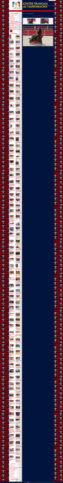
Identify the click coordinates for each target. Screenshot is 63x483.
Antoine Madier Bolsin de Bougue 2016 (18, 244)
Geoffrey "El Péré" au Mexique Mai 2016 (18, 237)
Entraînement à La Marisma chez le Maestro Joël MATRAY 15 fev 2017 (12, 220)
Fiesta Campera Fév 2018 (12, 177)
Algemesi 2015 (11, 274)
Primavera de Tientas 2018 (11, 164)
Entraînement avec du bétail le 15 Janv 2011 (12, 453)
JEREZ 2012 (11, 385)
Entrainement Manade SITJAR (12, 75)
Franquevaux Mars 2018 (18, 172)
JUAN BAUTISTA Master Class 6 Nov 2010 (18, 460)
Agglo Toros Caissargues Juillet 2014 (18, 322)
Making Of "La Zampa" (11, 416)
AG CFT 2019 (11, 107)
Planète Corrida (12, 470)
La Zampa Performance (18, 410)
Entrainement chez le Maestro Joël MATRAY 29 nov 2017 (12, 185)
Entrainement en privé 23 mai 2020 (18, 88)
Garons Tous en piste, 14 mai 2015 (12, 299)
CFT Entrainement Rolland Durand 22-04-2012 (18, 391)
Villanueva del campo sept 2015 (18, 275)
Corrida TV (12, 476)
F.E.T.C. (17, 373)
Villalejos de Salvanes (11, 304)
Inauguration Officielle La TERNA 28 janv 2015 (12, 310)
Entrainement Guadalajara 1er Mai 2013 (18, 367)
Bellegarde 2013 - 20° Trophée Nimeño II (12, 361)
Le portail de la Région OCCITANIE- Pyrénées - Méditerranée (15, 468)
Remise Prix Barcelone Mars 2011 (18, 438)
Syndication (30, 482)
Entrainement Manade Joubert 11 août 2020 (18, 69)
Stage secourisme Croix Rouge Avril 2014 (18, 328)
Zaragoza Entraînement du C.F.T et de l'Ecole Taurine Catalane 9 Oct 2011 (12, 430)
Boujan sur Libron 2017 (18, 208)
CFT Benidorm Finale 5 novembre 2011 (12, 423)
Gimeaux (10, 327)
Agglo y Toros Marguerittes (11, 367)
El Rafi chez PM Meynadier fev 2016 (18, 250)
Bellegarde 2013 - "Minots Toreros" (18, 361)
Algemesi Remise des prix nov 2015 (18, 256)
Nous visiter (12, 17)
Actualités (12, 16)
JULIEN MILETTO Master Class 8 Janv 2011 (18, 453)
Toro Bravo (12, 474)
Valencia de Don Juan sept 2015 (12, 279)
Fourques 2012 (12, 390)
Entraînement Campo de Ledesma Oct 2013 (11, 354)
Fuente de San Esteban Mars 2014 (18, 342)
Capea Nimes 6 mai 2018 (12, 172)
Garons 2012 (18, 385)
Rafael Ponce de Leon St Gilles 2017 (18, 191)
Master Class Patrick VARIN (18, 417)
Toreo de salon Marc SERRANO (12, 63)
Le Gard (11, 465)
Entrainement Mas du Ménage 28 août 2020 (12, 69)
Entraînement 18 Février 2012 (18, 404)
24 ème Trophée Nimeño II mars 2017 (18, 213)
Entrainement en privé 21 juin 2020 (12, 94)
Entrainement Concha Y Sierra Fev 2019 (12, 135)
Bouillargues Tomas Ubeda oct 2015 (18, 262)
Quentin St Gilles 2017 (11, 202)
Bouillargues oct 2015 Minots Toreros (12, 268)
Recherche (47, 0)
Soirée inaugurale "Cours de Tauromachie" (18, 108)
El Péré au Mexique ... (11, 243)
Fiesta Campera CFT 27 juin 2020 (12, 88)
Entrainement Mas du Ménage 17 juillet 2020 (12, 80)
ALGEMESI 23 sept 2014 (18, 317)
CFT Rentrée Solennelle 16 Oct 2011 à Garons (18, 423)
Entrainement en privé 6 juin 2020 (11, 101)
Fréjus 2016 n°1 (12, 231)
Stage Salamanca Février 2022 (18, 51)
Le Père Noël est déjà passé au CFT (12, 410)
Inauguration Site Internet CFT (11, 445)
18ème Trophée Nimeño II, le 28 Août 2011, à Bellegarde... (12, 438)
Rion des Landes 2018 (11, 148)
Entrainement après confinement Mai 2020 (18, 101)
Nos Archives (12, 20)
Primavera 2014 (12, 341)
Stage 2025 (11, 39)
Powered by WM (34, 482)
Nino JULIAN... (30, 10)
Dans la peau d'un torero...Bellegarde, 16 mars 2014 (12, 335)
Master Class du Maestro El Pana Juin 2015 (18, 293)
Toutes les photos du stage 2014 (18, 335)
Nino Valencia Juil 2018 (11, 154)
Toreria (11, 475)
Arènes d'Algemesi (11, 315)
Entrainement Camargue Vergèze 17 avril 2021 (12, 57)
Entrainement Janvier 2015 (18, 309)
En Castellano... (13, 18)
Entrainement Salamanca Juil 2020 (18, 82)
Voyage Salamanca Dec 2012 (12, 380)
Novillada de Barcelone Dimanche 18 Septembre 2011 (18, 430)
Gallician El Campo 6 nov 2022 (18, 45)
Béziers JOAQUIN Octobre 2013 (11, 348)
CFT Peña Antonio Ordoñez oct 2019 (18, 115)
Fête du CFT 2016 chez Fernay (11, 250)
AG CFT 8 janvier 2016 (11, 255)
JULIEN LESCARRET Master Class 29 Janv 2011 (18, 446)
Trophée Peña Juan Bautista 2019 (11, 122)
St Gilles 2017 (18, 183)
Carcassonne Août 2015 (11, 293)
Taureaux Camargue (17, 75)
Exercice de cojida (18, 63)
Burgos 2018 (18, 153)
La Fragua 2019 (12, 128)
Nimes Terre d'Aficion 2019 (18, 122)
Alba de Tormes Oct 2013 (18, 354)
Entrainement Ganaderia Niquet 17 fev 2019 (18, 128)
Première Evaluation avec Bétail (12, 459)
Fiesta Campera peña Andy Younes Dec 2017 (18, 178)
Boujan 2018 (11, 158)
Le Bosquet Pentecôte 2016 (12, 236)
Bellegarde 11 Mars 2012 (18, 397)
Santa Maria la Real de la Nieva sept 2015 (18, 282)
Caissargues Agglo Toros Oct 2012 (18, 380)
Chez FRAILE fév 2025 (18, 38)
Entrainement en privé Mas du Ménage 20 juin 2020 (18, 94)
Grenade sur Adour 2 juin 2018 (18, 166)
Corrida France (12, 473)
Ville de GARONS (13, 469)
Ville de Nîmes (12, 466)
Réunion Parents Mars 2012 (11, 398)
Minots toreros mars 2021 (18, 57)
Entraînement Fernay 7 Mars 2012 (11, 404)
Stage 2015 (17, 304)
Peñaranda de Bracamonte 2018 (18, 143)
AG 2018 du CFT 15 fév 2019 (18, 135)
